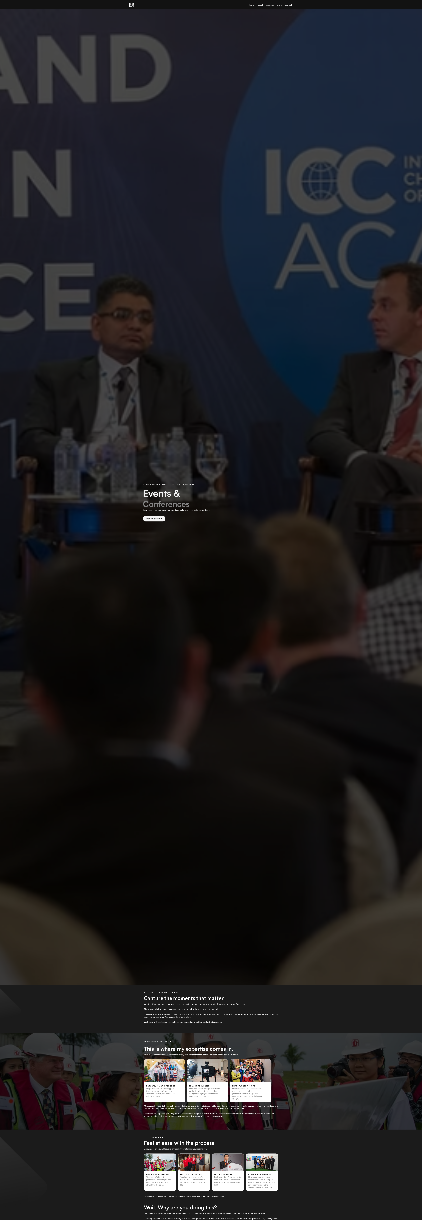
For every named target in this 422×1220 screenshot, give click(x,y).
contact (288, 5)
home (251, 5)
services (270, 5)
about (260, 5)
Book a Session (154, 518)
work (279, 5)
